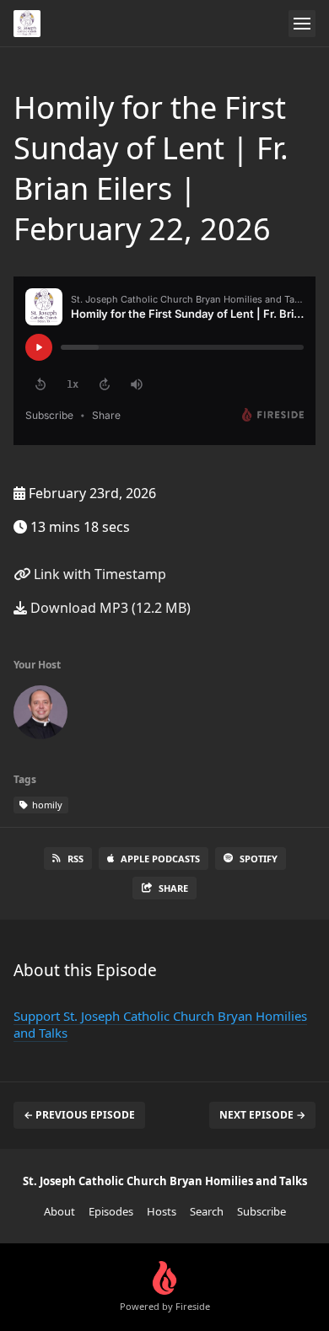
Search (207, 1211)
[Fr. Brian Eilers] (40, 715)
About (59, 1211)
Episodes (111, 1211)
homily (46, 804)
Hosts (161, 1211)
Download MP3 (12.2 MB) (109, 607)
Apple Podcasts (160, 858)
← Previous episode (79, 1115)
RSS (75, 858)
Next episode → (262, 1115)
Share (173, 888)
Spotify (259, 858)
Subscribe (261, 1211)
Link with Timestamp (98, 574)
